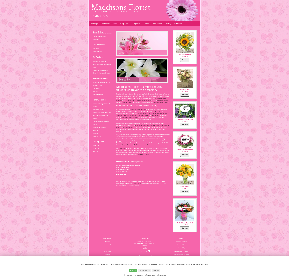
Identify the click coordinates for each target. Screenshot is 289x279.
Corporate (136, 24)
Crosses (95, 133)
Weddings (94, 24)
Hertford (126, 115)
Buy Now (185, 60)
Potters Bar (120, 115)
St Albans (153, 113)
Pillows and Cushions (99, 127)
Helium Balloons (98, 94)
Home (115, 24)
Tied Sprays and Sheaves (100, 115)
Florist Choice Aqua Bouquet (101, 73)
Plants (94, 67)
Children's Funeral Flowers (101, 121)
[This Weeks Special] (185, 42)
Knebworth (141, 115)
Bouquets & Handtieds (99, 61)
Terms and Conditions (181, 241)
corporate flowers (162, 100)
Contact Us (178, 24)
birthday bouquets (160, 98)
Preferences (151, 275)
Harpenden (155, 115)
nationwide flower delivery (129, 117)
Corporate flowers (127, 145)
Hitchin (147, 115)
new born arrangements (143, 100)
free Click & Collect (144, 154)
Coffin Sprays (97, 136)
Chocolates (96, 88)
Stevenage (133, 115)
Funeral (146, 24)
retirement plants (130, 100)
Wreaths (95, 130)
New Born (96, 49)
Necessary (129, 275)
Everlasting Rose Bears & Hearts (103, 82)
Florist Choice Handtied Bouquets (103, 64)
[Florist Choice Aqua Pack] (185, 110)
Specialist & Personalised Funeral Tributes (106, 112)
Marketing (162, 275)
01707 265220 (143, 251)
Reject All (156, 270)
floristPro (186, 251)
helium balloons (128, 127)
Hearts (95, 107)
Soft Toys (95, 91)
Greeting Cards (97, 85)
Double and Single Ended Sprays (103, 104)
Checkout (95, 39)
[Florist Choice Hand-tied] (185, 140)
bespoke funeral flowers (161, 102)
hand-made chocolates (142, 125)
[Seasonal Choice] (185, 78)
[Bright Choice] (185, 174)
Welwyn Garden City (144, 113)
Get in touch (137, 184)
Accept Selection (145, 270)
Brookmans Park (162, 113)
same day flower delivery (138, 109)
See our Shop (157, 24)
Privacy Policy (181, 244)
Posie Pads (96, 118)
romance (119, 100)
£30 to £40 (96, 148)
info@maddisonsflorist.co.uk (144, 256)
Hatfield (157, 111)
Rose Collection (97, 52)
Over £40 (95, 151)
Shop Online (124, 24)
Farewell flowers (152, 145)
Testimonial (105, 24)
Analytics (140, 275)
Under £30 (96, 146)
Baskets (95, 124)
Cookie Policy (181, 248)
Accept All (133, 270)
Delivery (168, 24)
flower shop (122, 148)
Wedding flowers (127, 102)
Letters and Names (98, 110)
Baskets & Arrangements (100, 70)
